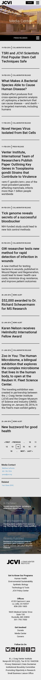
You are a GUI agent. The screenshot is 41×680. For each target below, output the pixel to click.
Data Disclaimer (29, 664)
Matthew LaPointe (8, 468)
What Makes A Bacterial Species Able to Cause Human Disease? (20, 85)
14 (18, 447)
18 (11, 451)
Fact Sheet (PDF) (8, 485)
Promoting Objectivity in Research (20, 670)
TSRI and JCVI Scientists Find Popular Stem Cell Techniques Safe (20, 57)
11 (36, 442)
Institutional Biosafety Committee (20, 667)
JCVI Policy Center (20, 590)
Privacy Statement (13, 664)
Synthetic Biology (20, 584)
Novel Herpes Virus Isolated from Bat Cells (19, 131)
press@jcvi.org (7, 474)
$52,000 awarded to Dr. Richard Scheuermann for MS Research (19, 304)
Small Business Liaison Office (20, 673)
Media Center (20, 633)
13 (13, 447)
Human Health (20, 578)
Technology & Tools (20, 587)
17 (35, 447)
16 (30, 447)
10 (30, 442)
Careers (20, 636)
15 (24, 447)
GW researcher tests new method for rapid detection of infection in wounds (20, 255)
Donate (30, 2)
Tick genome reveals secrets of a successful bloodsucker (19, 217)
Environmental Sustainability (20, 581)
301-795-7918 (7, 471)
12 (7, 447)
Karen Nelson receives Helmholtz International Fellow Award (19, 332)
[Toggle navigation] (37, 2)
